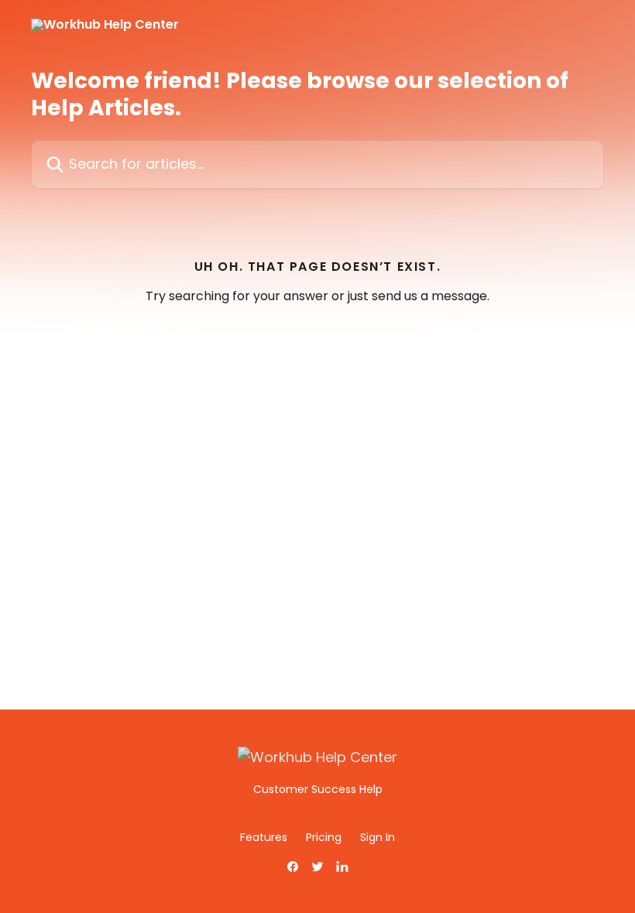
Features (263, 837)
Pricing (324, 837)
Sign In (377, 837)
